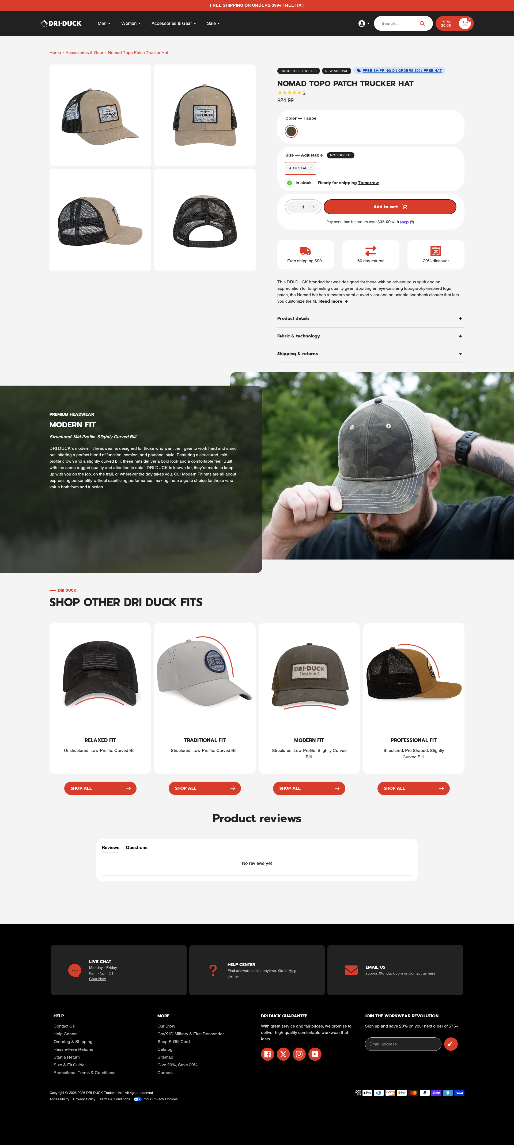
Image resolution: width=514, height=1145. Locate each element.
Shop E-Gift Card (173, 1041)
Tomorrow (368, 182)
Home (55, 52)
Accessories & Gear (84, 52)
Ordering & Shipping (73, 1041)
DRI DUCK (94, 1093)
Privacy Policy (84, 1099)
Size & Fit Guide (69, 1064)
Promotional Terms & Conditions (84, 1072)
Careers (165, 1072)
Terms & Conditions (114, 1099)
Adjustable (300, 168)
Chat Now (97, 979)
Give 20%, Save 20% (177, 1064)
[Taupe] (291, 131)
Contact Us (64, 1026)
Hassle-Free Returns (73, 1049)
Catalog (164, 1049)
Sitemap (165, 1057)
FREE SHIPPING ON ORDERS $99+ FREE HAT (402, 71)
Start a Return (67, 1057)
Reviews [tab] (110, 849)
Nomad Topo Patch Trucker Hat (138, 52)
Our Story (166, 1026)
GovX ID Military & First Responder (190, 1033)
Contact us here (422, 973)
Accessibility (59, 1099)
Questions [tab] (137, 849)
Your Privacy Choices (161, 1099)
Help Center (65, 1033)
